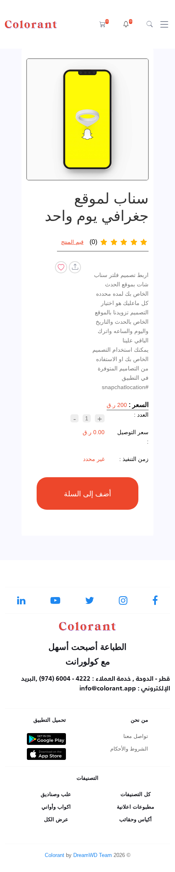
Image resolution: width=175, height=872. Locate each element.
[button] (127, 24)
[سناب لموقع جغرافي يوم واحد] (87, 119)
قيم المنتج (72, 242)
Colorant (54, 855)
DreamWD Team (92, 855)
